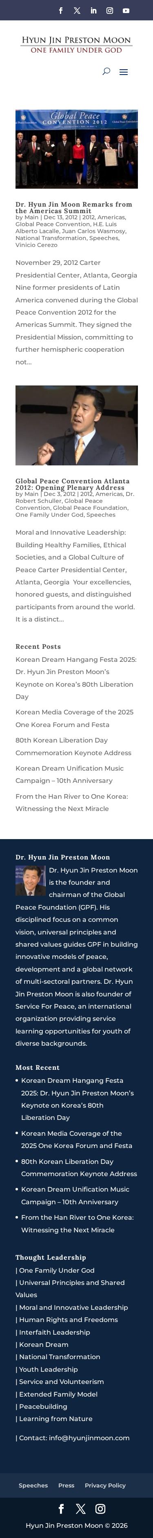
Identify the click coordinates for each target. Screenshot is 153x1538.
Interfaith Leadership (54, 1332)
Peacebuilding (43, 1406)
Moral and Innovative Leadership (73, 1307)
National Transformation (51, 238)
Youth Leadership (48, 1369)
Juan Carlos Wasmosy (93, 231)
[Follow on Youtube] (126, 10)
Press (66, 1485)
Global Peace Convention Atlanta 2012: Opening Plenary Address (73, 484)
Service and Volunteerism (61, 1382)
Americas (111, 217)
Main (31, 217)
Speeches (103, 238)
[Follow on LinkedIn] (93, 10)
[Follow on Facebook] (60, 10)
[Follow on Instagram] (109, 10)
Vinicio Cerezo (37, 245)
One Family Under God (50, 514)
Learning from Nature (56, 1419)
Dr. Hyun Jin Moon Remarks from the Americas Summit (74, 207)
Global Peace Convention (53, 224)
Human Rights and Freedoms (68, 1320)
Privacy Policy (105, 1485)
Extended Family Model (58, 1394)
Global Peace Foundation (90, 507)
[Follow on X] (77, 10)
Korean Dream (44, 1345)
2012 (88, 217)
